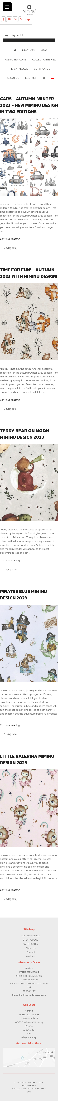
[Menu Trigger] (7, 6)
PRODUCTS (28, 50)
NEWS (44, 50)
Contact (30, 952)
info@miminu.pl (29, 1037)
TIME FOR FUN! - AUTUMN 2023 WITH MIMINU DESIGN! (28, 273)
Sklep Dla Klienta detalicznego (29, 995)
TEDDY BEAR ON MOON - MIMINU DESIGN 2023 (26, 433)
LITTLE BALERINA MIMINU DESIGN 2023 (27, 759)
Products (30, 956)
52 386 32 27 (29, 991)
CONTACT (30, 78)
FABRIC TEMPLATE (15, 59)
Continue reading (10, 239)
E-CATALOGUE (19, 69)
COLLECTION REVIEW (44, 59)
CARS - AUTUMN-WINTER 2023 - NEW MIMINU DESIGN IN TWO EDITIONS (29, 105)
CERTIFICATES (42, 69)
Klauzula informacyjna (32, 1084)
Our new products (30, 935)
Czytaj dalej (10, 248)
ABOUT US (13, 78)
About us (31, 948)
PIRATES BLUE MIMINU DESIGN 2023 (23, 594)
